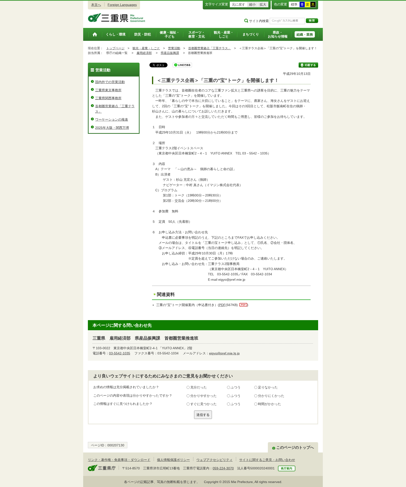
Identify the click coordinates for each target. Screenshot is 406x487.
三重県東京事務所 (108, 90)
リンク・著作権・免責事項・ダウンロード (119, 460)
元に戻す (238, 4)
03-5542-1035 (119, 353)
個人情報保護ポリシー (173, 460)
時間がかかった (269, 404)
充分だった (198, 387)
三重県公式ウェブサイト (116, 17)
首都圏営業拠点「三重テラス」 (209, 48)
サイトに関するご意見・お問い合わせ (267, 460)
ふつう (236, 387)
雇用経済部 (144, 53)
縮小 (252, 4)
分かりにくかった (271, 396)
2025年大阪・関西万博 (112, 128)
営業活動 (174, 48)
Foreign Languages (122, 5)
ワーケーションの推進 (111, 119)
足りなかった (268, 387)
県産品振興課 (170, 53)
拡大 (263, 4)
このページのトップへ (295, 447)
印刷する (308, 65)
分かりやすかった (203, 396)
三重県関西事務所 (108, 98)
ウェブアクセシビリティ (214, 460)
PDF (222, 305)
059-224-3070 (223, 468)
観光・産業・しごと (146, 48)
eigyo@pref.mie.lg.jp (224, 353)
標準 (294, 4)
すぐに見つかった (203, 404)
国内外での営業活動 (110, 82)
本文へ (96, 5)
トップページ (115, 48)
